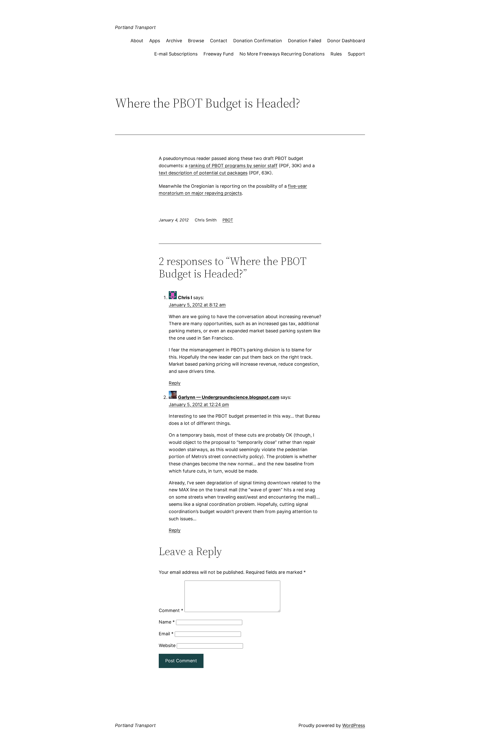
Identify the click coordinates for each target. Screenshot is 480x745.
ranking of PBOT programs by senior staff (233, 165)
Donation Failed (304, 40)
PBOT (227, 219)
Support (356, 53)
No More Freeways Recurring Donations (282, 53)
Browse (196, 40)
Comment (171, 610)
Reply (174, 383)
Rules (336, 53)
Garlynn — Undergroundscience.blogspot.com (228, 397)
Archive (174, 40)
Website (167, 645)
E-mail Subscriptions (176, 53)
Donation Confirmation (257, 40)
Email (166, 633)
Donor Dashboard (346, 40)
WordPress (353, 725)
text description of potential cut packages (203, 172)
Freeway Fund (219, 53)
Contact (218, 40)
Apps (154, 40)
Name (167, 622)
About (136, 40)
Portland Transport (135, 27)
